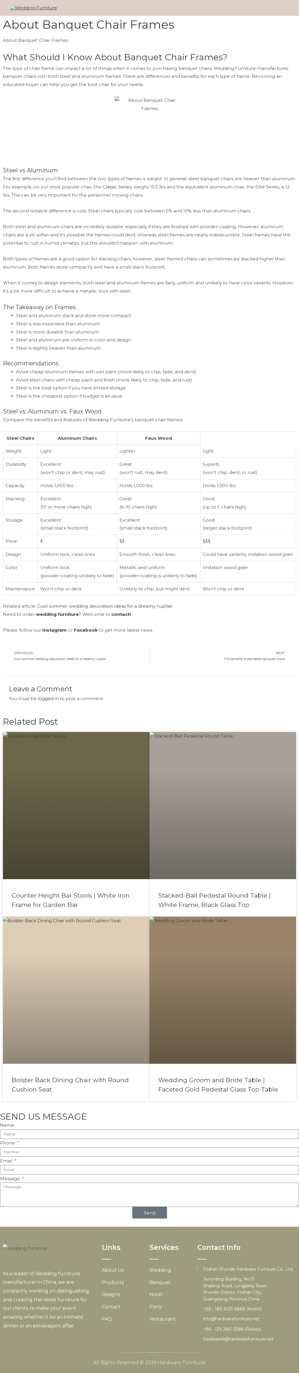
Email (6, 1161)
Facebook (86, 630)
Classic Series (116, 187)
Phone (8, 1143)
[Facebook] (7, 1340)
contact (120, 614)
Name (7, 1125)
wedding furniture (57, 614)
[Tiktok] (45, 1340)
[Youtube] (26, 1340)
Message (10, 1178)
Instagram (54, 630)
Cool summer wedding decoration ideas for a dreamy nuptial (104, 606)
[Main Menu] (282, 8)
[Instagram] (36, 1340)
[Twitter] (17, 1340)
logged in (48, 698)
